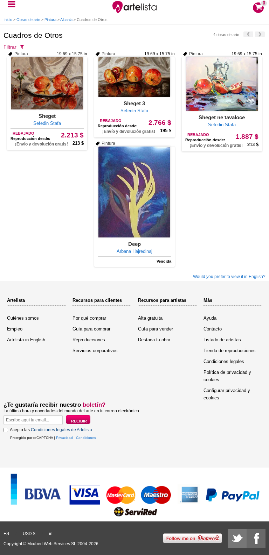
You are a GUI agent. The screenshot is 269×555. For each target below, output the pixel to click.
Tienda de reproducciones (230, 350)
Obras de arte (28, 19)
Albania (66, 19)
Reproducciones (89, 339)
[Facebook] (256, 538)
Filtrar (10, 47)
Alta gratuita (150, 318)
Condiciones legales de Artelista (61, 429)
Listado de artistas (222, 339)
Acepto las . (51, 429)
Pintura (50, 19)
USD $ (29, 533)
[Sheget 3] (134, 77)
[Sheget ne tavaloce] (222, 84)
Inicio (8, 19)
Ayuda (210, 318)
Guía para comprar (91, 329)
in (51, 533)
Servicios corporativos (95, 350)
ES (6, 533)
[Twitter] (237, 538)
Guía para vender (155, 329)
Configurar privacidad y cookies (227, 394)
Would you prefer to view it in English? (229, 276)
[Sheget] (47, 83)
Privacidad (64, 438)
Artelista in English (26, 339)
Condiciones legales (224, 361)
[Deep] (134, 192)
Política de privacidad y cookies (227, 376)
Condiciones (86, 438)
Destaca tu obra (154, 339)
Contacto (213, 329)
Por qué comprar (89, 318)
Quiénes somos (23, 318)
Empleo (14, 329)
